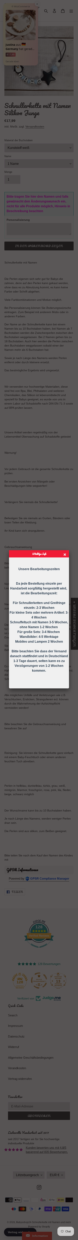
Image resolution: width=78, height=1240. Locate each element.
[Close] (65, 555)
